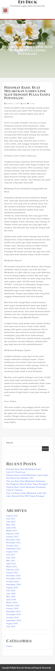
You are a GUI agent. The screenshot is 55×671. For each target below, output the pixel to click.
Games (32, 103)
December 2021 (13, 540)
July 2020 (10, 590)
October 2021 (12, 546)
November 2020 (13, 578)
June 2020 (11, 593)
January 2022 (12, 537)
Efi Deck (27, 2)
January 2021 (12, 572)
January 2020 (12, 608)
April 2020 (11, 599)
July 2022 (10, 519)
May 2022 (10, 525)
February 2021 (12, 570)
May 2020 (10, 596)
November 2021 (13, 543)
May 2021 (10, 560)
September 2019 (13, 620)
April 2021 (11, 564)
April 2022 (11, 528)
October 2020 (12, 582)
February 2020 (12, 605)
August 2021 (12, 552)
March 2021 (11, 566)
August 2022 (12, 516)
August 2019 (12, 623)
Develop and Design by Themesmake (38, 667)
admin (24, 103)
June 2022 (11, 522)
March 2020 (11, 602)
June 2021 (11, 558)
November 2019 (13, 614)
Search (9, 443)
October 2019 (12, 617)
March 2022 (11, 531)
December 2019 (13, 611)
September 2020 (13, 584)
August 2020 (12, 587)
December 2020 (13, 576)
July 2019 (10, 626)
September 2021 (13, 548)
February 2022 (12, 534)
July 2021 (10, 554)
